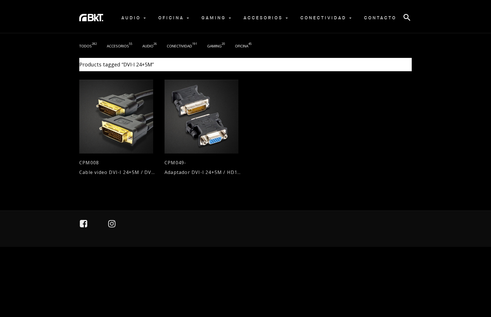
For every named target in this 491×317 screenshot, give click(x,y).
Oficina (172, 18)
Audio (132, 18)
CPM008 (89, 163)
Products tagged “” (116, 64)
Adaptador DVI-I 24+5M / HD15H (203, 172)
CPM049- (175, 163)
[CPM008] (117, 117)
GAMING (214, 18)
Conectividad (324, 18)
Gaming (216, 46)
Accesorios (264, 18)
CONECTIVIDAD (182, 46)
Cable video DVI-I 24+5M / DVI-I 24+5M (117, 172)
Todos (88, 46)
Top (471, 287)
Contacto (380, 18)
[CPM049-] (203, 117)
